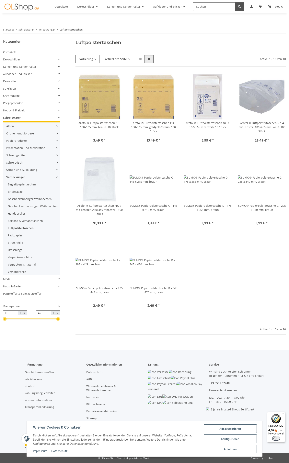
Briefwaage (15, 192)
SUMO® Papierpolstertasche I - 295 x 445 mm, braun (99, 290)
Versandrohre (17, 272)
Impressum (40, 451)
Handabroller (16, 213)
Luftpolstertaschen (21, 228)
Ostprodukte (11, 96)
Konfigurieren (230, 439)
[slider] (5, 319)
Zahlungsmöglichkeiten (40, 393)
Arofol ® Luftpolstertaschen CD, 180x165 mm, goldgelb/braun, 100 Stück (153, 127)
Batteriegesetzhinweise (101, 411)
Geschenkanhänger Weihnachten (30, 199)
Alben (10, 126)
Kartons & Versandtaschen (25, 221)
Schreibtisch (14, 162)
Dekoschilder (11, 59)
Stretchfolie (15, 242)
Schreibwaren (12, 117)
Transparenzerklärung (39, 407)
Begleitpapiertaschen (22, 184)
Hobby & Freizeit (14, 110)
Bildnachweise (95, 404)
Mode (7, 279)
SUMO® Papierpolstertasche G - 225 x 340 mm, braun (262, 208)
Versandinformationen (39, 400)
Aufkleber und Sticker (17, 74)
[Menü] (282, 414)
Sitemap (91, 418)
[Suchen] (239, 6)
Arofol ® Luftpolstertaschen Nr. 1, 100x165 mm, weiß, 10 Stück (208, 125)
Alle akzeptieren (230, 428)
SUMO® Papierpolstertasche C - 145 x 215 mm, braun (153, 208)
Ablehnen (230, 449)
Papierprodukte (16, 141)
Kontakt (30, 386)
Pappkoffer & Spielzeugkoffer (22, 293)
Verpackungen (16, 177)
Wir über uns (33, 379)
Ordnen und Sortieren (21, 133)
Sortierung (86, 59)
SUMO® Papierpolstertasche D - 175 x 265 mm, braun (208, 208)
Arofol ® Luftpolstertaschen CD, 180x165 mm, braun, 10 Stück (99, 125)
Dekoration (10, 81)
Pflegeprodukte (13, 103)
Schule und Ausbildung (21, 170)
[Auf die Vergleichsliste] (116, 79)
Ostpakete (10, 52)
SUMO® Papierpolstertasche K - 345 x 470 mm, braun (153, 290)
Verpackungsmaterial (22, 264)
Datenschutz (59, 451)
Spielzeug (9, 88)
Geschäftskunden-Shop (40, 372)
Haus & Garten (12, 286)
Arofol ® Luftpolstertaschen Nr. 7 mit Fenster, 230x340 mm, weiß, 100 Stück (99, 210)
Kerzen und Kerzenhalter (19, 67)
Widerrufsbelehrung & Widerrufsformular (101, 388)
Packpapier (15, 235)
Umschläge (15, 250)
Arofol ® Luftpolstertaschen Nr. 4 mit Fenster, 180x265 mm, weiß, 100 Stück (261, 127)
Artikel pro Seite (116, 59)
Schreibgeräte (15, 155)
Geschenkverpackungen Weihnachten (33, 206)
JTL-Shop (268, 458)
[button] (140, 59)
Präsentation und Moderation (25, 148)
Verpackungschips (20, 257)
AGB (89, 379)
